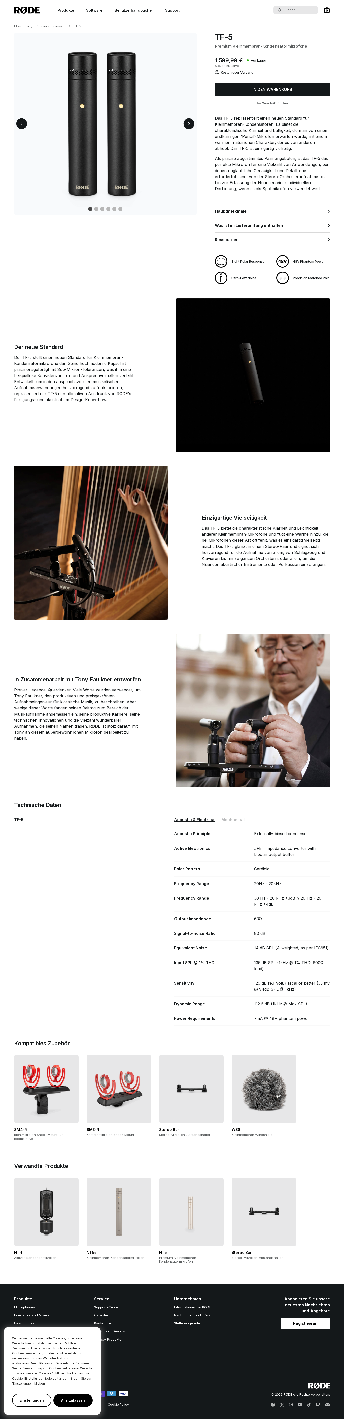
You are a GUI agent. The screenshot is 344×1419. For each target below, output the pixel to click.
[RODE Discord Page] (327, 1405)
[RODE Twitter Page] (282, 1405)
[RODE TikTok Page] (309, 1405)
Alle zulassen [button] (73, 1400)
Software (94, 10)
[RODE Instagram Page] (291, 1405)
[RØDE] (27, 10)
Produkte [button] (66, 10)
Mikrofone (21, 26)
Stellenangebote (187, 1323)
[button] (327, 10)
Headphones (24, 1323)
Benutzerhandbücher (134, 10)
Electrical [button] (194, 819)
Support (172, 10)
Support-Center (106, 1307)
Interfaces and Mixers (31, 1315)
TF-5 (77, 26)
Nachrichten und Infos (192, 1315)
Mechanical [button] (233, 819)
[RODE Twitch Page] (318, 1405)
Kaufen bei (103, 1323)
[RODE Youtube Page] (300, 1405)
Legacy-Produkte (108, 1339)
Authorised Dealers (109, 1331)
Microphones (24, 1307)
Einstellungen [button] (32, 1400)
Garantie (101, 1315)
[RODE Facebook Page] (273, 1405)
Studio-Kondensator (52, 26)
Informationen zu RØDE (192, 1307)
